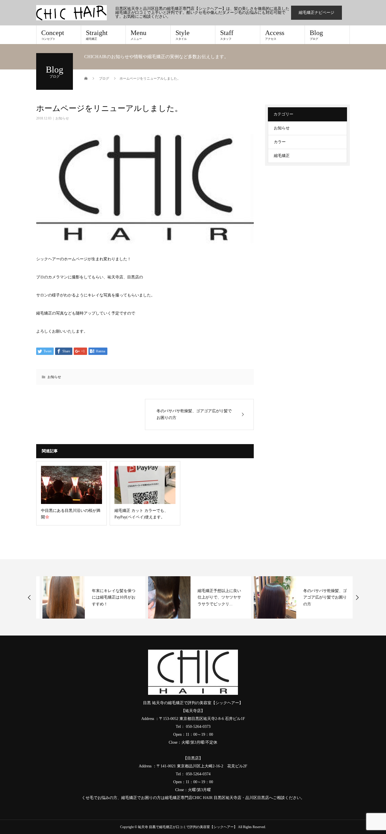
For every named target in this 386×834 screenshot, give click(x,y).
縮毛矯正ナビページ (316, 12)
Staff (226, 34)
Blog (316, 34)
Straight (97, 34)
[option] (87, 597)
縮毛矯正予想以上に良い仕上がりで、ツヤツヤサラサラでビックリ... (213, 597)
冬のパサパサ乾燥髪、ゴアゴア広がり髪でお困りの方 (319, 597)
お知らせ (62, 118)
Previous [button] (29, 597)
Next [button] (357, 597)
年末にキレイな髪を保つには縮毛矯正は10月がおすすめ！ (107, 597)
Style (182, 34)
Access (274, 34)
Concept (52, 34)
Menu (138, 34)
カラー (280, 142)
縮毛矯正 (282, 156)
